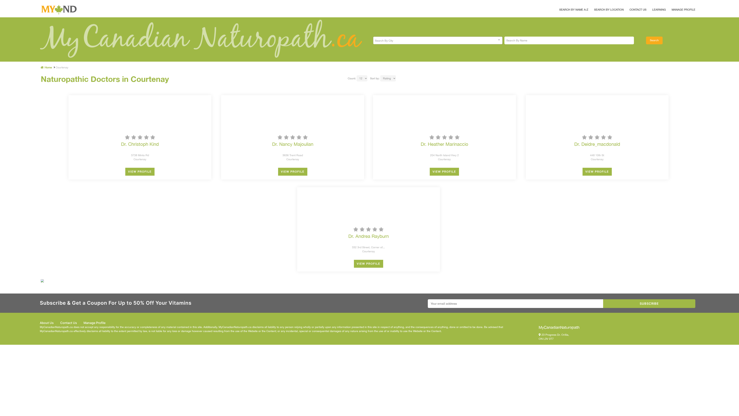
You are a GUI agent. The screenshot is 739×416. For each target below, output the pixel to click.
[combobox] (437, 40)
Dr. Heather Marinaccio (444, 144)
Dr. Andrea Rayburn (368, 236)
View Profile (140, 171)
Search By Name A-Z (573, 9)
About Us (47, 323)
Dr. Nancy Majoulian (292, 144)
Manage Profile (683, 9)
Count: (352, 78)
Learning (659, 9)
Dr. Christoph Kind (140, 144)
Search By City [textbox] (384, 40)
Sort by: (375, 78)
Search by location (609, 9)
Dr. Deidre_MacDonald (597, 144)
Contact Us (637, 9)
